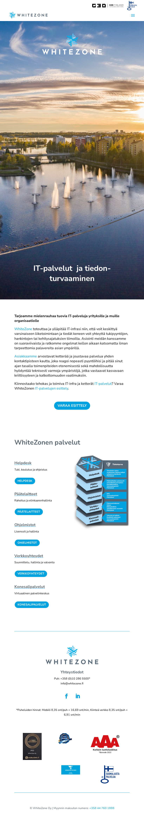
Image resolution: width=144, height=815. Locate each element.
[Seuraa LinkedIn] (78, 696)
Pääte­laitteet (25, 494)
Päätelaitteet (29, 512)
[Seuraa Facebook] (66, 696)
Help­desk (22, 463)
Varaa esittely (72, 405)
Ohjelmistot (24, 524)
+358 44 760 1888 (101, 808)
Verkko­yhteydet (28, 556)
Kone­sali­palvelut (29, 586)
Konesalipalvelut (32, 605)
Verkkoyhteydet (31, 574)
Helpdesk (25, 481)
